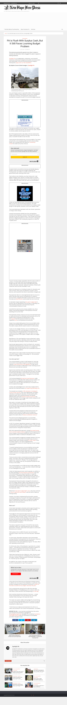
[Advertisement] (33, 20)
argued (13, 319)
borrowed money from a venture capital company (24, 431)
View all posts (8, 660)
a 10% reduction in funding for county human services (23, 391)
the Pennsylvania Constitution (26, 472)
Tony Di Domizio (41, 687)
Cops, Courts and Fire (37, 676)
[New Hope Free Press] (22, 7)
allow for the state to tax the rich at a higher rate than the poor (24, 585)
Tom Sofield (41, 672)
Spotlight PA (28, 49)
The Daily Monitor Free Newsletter (11, 29)
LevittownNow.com (14, 3)
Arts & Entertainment (37, 683)
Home (6, 33)
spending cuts (35, 388)
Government (24, 38)
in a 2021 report (32, 440)
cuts (16, 320)
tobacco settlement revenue (30, 415)
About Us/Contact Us (25, 29)
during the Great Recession (27, 378)
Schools (19, 676)
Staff (19, 673)
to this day (35, 591)
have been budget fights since (22, 491)
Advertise (33, 29)
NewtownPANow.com (7, 3)
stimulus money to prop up (28, 396)
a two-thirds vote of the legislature (22, 364)
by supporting (28, 388)
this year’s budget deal (31, 302)
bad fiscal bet (19, 299)
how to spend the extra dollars (18, 492)
